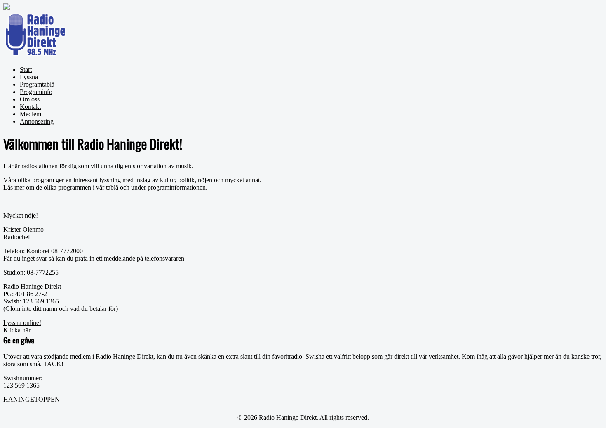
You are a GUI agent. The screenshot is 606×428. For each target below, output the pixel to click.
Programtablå (37, 84)
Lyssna (29, 76)
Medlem (30, 114)
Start (26, 69)
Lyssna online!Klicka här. (22, 326)
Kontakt (30, 106)
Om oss (30, 99)
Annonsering (37, 121)
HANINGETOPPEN (31, 399)
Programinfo (36, 91)
